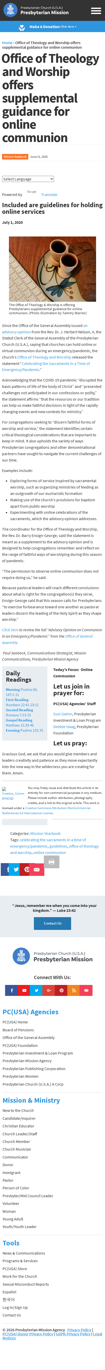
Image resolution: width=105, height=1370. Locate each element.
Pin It (25, 866)
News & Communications (24, 1253)
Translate (49, 194)
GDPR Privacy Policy (73, 1333)
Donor (8, 1164)
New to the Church (18, 1110)
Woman (9, 1211)
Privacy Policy (79, 1329)
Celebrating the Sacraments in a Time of (56, 363)
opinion (24, 331)
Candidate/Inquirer (19, 1118)
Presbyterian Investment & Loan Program (38, 1053)
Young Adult (13, 1218)
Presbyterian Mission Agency (27, 1060)
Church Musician (17, 1149)
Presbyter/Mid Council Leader (28, 1195)
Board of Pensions (18, 1029)
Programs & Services (20, 1260)
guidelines (58, 846)
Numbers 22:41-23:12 (22, 702)
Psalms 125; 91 (24, 730)
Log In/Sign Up (15, 1307)
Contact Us (52, 923)
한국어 (9, 1299)
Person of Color (16, 1187)
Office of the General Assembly (29, 1037)
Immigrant (11, 1172)
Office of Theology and (36, 357)
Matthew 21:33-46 (20, 723)
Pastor (8, 1180)
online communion (49, 852)
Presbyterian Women (20, 1076)
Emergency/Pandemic (20, 369)
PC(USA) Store (15, 1268)
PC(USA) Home (15, 1021)
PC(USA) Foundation (20, 1045)
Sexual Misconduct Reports (26, 1284)
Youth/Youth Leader (20, 1226)
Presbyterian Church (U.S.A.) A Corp (33, 1084)
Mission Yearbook (15, 157)
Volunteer (11, 1203)
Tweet (15, 866)
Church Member (16, 1141)
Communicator (15, 1157)
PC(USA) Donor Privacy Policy (28, 1333)
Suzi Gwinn (62, 713)
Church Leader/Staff (20, 1133)
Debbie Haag (64, 726)
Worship (64, 357)
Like (5, 866)
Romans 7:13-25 (19, 712)
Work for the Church (20, 1276)
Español (9, 1291)
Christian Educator (18, 1125)
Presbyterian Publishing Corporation (34, 1068)
